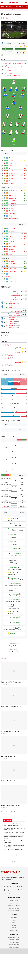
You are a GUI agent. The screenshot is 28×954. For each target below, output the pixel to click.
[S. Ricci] (14, 102)
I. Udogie (11, 241)
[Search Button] (26, 2)
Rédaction (14, 925)
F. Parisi (11, 165)
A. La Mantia (12, 211)
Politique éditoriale (14, 903)
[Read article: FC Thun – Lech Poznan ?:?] (14, 720)
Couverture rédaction (14, 930)
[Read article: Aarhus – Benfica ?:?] (14, 770)
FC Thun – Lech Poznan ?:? (10, 731)
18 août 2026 (5, 684)
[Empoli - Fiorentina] (14, 457)
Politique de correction (14, 908)
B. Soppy (11, 239)
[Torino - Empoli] (14, 451)
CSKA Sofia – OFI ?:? (8, 756)
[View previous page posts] (12, 855)
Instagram (8, 890)
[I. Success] (20, 116)
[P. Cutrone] (7, 109)
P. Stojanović (9, 67)
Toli (2, 6)
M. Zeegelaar (12, 281)
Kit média (14, 922)
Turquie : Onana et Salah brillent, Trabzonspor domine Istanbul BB (12, 824)
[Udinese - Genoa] (14, 493)
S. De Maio (12, 231)
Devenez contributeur (14, 942)
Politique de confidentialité (14, 905)
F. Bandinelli (12, 195)
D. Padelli (11, 279)
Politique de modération (14, 910)
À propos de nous (14, 917)
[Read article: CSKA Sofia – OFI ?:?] (14, 745)
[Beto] (7, 116)
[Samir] (17, 133)
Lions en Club (19, 6)
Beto (10, 254)
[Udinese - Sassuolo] (14, 504)
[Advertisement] (14, 951)
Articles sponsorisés (14, 944)
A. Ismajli (11, 208)
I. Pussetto (12, 266)
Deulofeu (5, 63)
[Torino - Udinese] (14, 498)
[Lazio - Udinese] (14, 487)
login (6, 812)
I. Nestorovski (12, 271)
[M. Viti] (23, 89)
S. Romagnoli (13, 190)
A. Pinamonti (8, 73)
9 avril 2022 (14, 18)
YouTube (22, 890)
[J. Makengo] (10, 124)
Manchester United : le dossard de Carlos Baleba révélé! (14, 841)
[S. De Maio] (23, 133)
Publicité (14, 920)
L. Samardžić (12, 269)
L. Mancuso (12, 213)
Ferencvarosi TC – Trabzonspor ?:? (12, 682)
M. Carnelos (12, 274)
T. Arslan (11, 244)
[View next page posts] (15, 855)
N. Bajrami (8, 70)
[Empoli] (5, 28)
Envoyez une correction (14, 937)
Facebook (8, 886)
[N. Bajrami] (14, 96)
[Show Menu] (2, 2)
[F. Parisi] (17, 89)
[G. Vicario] (14, 83)
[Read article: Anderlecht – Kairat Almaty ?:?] (14, 696)
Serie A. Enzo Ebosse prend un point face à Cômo (14, 850)
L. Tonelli (11, 160)
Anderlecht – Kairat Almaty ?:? (11, 707)
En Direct (9, 6)
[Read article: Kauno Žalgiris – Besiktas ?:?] (14, 794)
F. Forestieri (7, 276)
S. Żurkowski (12, 176)
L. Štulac (11, 193)
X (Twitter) (21, 886)
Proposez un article (14, 939)
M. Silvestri (12, 228)
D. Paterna (8, 336)
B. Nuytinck (12, 264)
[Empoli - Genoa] (14, 469)
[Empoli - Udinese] (14, 445)
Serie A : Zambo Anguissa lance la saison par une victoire (14, 846)
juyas (7, 18)
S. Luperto (12, 200)
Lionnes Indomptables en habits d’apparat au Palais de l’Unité (14, 828)
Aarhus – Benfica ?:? (8, 781)
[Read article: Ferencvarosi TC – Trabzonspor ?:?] (14, 671)
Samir (10, 234)
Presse (14, 927)
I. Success (19, 63)
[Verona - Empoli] (14, 463)
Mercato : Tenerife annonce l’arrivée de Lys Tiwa (13, 837)
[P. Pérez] (10, 133)
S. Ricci (23, 67)
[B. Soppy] (4, 133)
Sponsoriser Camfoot (14, 947)
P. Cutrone (12, 181)
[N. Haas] (5, 96)
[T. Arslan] (17, 124)
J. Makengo (12, 246)
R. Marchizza (12, 206)
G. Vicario (11, 158)
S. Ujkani (11, 216)
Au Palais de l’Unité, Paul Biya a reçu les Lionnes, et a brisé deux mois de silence (14, 833)
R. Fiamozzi (12, 203)
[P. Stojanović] (10, 89)
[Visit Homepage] (14, 2)
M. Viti (10, 168)
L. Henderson (12, 198)
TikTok (8, 893)
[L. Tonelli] (4, 89)
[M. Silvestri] (14, 141)
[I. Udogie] (23, 124)
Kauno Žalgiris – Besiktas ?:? (10, 805)
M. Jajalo (11, 261)
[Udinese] (23, 28)
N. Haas (11, 171)
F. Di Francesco (13, 218)
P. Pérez (11, 236)
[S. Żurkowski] (22, 96)
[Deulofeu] (4, 124)
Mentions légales (14, 900)
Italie (11, 21)
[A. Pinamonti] (20, 109)
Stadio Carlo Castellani (9, 22)
